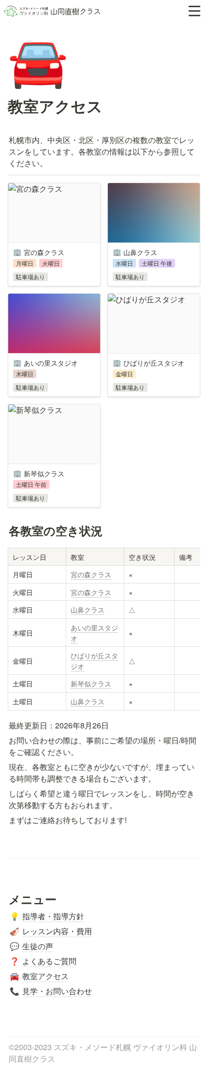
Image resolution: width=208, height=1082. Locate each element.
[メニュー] (194, 11)
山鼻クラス (87, 609)
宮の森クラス (91, 574)
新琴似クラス (91, 683)
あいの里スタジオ (94, 632)
